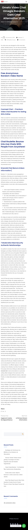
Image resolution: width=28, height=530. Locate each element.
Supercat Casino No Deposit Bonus (6, 419)
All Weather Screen (11, 22)
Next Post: (24, 416)
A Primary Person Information (21, 419)
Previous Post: (4, 416)
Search (22, 434)
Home (2, 22)
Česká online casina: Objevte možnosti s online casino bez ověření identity (13, 474)
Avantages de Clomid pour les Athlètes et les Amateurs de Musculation (12, 452)
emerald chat (4, 371)
